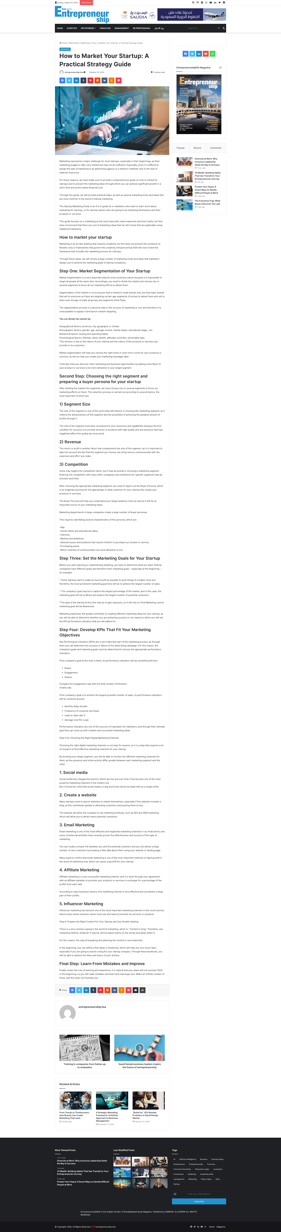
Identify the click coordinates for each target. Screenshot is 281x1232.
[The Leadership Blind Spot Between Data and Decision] (159, 1183)
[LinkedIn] (76, 80)
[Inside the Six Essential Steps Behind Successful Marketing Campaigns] (140, 1183)
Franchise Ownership (182, 1169)
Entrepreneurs (179, 1164)
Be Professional (141, 28)
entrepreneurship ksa (74, 72)
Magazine (221, 1227)
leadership (192, 1174)
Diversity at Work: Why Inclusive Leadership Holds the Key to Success (207, 161)
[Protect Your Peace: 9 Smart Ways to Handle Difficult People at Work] (185, 190)
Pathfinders (87, 28)
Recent (197, 147)
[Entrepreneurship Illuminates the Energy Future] (122, 1183)
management (179, 1179)
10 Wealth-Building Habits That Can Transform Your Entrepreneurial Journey (208, 175)
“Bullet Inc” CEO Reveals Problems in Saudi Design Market (145, 1115)
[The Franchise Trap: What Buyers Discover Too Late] (185, 204)
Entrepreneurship (196, 1164)
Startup (177, 1184)
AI (174, 1159)
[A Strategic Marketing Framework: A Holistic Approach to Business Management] (112, 1101)
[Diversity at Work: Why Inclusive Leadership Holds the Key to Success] (185, 162)
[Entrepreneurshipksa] (82, 14)
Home (60, 28)
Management (122, 28)
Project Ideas (206, 1179)
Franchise (105, 28)
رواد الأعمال (159, 28)
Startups (72, 28)
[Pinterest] (90, 80)
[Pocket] (118, 80)
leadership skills (206, 1174)
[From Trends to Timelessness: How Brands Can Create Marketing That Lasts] (75, 1101)
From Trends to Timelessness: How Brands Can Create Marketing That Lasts (74, 1115)
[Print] (142, 990)
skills (218, 1179)
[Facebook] (62, 80)
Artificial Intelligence (187, 1159)
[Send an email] (84, 72)
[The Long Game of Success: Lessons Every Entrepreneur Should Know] (159, 1172)
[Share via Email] (135, 990)
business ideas (217, 1159)
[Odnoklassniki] (111, 80)
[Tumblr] (83, 80)
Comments (215, 147)
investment (217, 1169)
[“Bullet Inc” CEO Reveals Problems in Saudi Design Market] (149, 1101)
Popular (181, 147)
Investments (179, 1174)
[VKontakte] (104, 80)
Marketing (85, 43)
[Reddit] (97, 80)
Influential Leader (202, 1169)
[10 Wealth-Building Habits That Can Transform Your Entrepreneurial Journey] (185, 176)
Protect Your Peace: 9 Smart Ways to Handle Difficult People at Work (206, 189)
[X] (69, 80)
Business (203, 1159)
